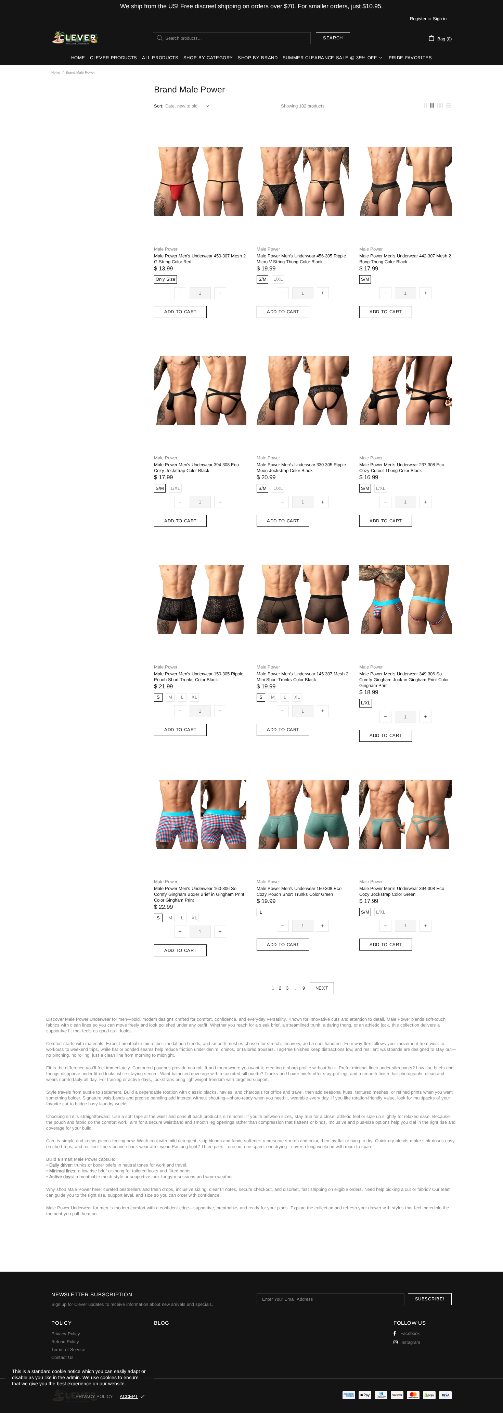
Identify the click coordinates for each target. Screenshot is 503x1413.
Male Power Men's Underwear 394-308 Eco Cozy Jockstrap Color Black (196, 467)
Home (56, 72)
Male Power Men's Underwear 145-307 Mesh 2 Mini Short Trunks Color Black (302, 676)
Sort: (159, 106)
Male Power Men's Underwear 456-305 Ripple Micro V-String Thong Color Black (301, 258)
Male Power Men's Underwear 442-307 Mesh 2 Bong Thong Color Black (405, 258)
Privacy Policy (65, 1333)
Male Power (165, 249)
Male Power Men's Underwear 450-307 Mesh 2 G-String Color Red (200, 258)
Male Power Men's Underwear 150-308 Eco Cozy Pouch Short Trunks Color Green (299, 891)
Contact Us (62, 1357)
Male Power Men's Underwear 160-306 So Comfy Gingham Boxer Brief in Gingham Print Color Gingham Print (199, 894)
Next (321, 988)
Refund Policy (65, 1341)
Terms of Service (68, 1349)
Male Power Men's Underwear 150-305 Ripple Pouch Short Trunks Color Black (198, 676)
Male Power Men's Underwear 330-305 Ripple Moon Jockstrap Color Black (301, 467)
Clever (75, 38)
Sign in (440, 18)
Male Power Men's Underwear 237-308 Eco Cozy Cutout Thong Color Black (401, 467)
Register (418, 18)
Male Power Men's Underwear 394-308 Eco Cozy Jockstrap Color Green (401, 891)
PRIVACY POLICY (94, 1396)
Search (333, 37)
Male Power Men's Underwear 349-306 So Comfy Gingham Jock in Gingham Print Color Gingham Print (404, 679)
